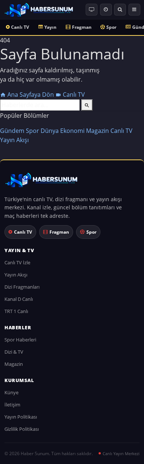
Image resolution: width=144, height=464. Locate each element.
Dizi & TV (13, 351)
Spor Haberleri (20, 339)
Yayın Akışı (14, 140)
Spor (111, 27)
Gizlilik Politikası (21, 429)
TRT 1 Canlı (16, 311)
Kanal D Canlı (18, 299)
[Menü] (134, 10)
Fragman (82, 27)
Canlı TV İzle (17, 262)
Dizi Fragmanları (22, 286)
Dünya (50, 131)
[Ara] (120, 10)
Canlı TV (20, 27)
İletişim (12, 404)
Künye (11, 392)
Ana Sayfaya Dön (30, 94)
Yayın (50, 27)
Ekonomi (72, 131)
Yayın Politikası (20, 416)
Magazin (97, 131)
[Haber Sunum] (39, 10)
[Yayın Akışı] (106, 10)
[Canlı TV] (91, 10)
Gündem (12, 131)
